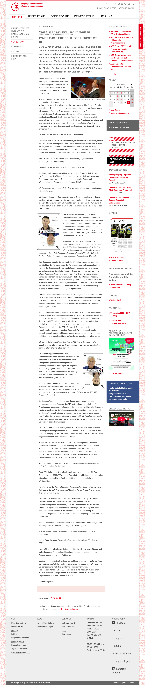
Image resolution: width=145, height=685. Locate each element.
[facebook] (51, 599)
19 (118, 99)
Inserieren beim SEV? (19, 57)
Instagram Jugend (121, 661)
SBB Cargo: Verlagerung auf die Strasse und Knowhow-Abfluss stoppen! (121, 58)
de (106, 4)
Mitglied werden (140, 37)
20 (121, 99)
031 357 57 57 (96, 635)
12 (118, 96)
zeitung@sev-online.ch (68, 609)
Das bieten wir (17, 627)
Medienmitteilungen (45, 627)
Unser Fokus (36, 16)
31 (111, 105)
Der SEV (14, 630)
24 (111, 102)
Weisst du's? (115, 300)
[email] (60, 599)
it (115, 4)
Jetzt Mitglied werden (119, 127)
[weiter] (132, 84)
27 (121, 102)
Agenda (15, 51)
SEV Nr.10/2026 (117, 257)
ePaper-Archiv (116, 261)
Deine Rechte (60, 16)
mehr (114, 74)
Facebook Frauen (121, 653)
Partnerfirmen (68, 627)
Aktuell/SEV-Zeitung (45, 623)
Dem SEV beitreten (19, 623)
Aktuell (17, 17)
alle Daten (115, 110)
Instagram (117, 638)
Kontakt (123, 8)
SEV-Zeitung (17, 42)
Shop (106, 8)
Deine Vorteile (84, 16)
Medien (113, 8)
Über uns (105, 16)
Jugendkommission (19, 649)
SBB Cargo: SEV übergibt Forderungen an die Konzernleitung (121, 49)
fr (111, 4)
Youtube (116, 646)
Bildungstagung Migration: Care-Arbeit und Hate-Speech (120, 177)
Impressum (36, 683)
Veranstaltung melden (119, 113)
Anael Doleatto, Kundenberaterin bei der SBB (120, 67)
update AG (125, 683)
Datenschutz (45, 683)
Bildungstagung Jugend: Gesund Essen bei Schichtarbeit (119, 200)
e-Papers (16, 47)
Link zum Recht (68, 623)
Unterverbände (17, 641)
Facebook (121, 623)
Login (131, 8)
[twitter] (54, 599)
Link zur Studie (116, 374)
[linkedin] (57, 599)
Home (99, 8)
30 (132, 102)
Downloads (66, 634)
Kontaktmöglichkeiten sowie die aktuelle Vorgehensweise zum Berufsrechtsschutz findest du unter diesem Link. (121, 393)
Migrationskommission (20, 652)
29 (128, 102)
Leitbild (14, 634)
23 (132, 99)
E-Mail (90, 638)
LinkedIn (116, 630)
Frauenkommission (19, 645)
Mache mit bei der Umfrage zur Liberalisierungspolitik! (20, 32)
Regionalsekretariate (20, 638)
